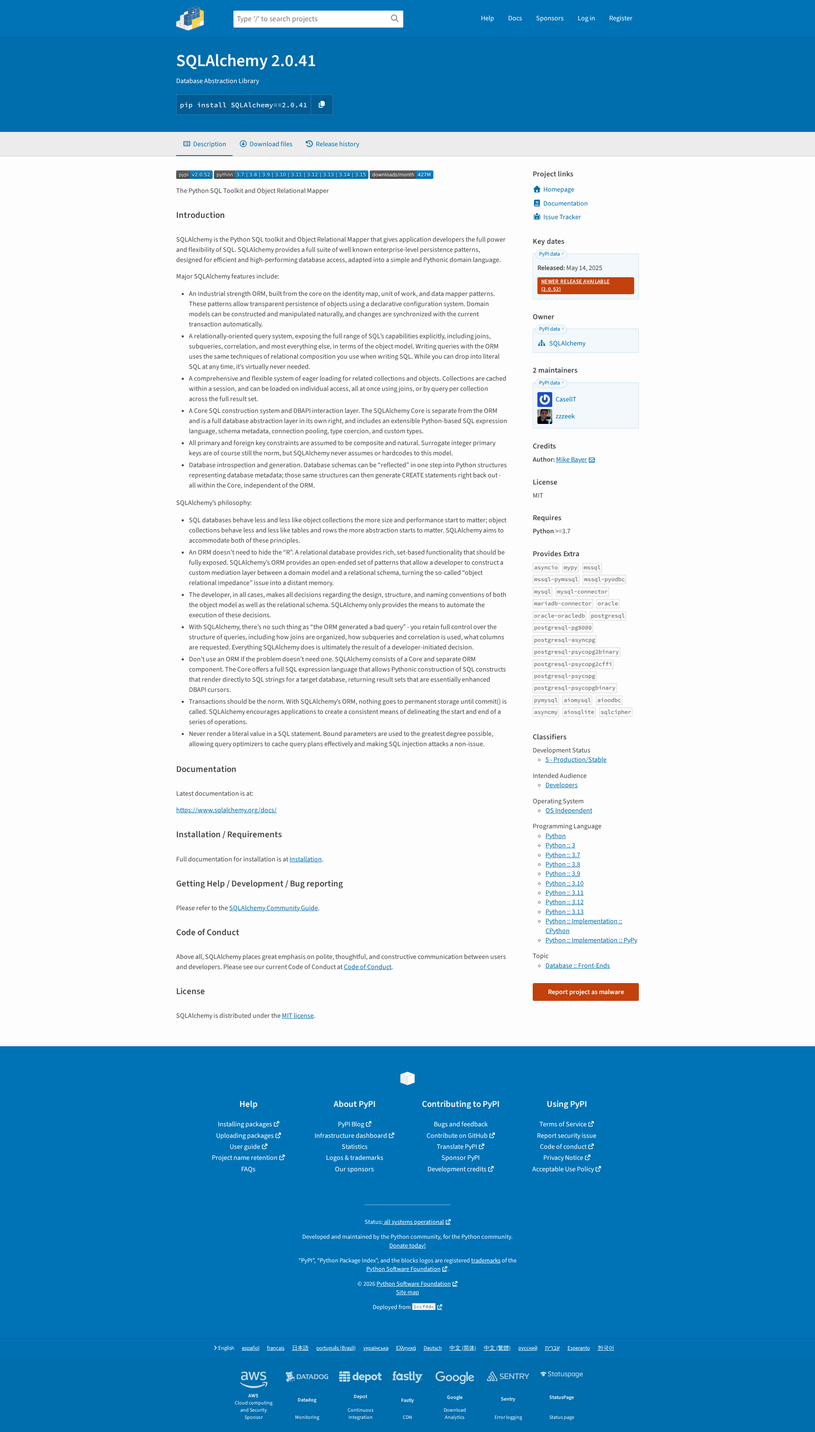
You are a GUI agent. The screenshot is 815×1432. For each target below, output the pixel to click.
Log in (586, 18)
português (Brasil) (336, 1348)
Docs (515, 18)
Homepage (558, 189)
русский (527, 1348)
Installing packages (245, 1124)
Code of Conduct (367, 967)
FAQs (248, 1169)
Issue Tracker (562, 217)
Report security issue (566, 1135)
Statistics (355, 1146)
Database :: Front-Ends (577, 965)
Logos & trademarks (354, 1157)
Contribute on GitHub (457, 1135)
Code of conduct (563, 1146)
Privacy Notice (563, 1157)
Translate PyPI (457, 1146)
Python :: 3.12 (564, 902)
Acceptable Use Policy (563, 1169)
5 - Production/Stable (576, 759)
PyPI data (549, 254)
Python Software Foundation (403, 1269)
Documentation (565, 203)
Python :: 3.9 (562, 873)
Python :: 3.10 (564, 883)
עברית (552, 1348)
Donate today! (407, 1245)
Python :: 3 (560, 845)
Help (487, 18)
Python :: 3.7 (562, 855)
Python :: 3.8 (562, 864)
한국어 (606, 1348)
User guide (245, 1146)
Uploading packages (245, 1135)
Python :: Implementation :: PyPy (591, 940)
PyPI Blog (351, 1124)
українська (375, 1348)
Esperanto (579, 1348)
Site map (407, 1292)
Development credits (456, 1169)
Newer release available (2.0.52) (575, 285)
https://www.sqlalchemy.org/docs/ (226, 810)
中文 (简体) (463, 1348)
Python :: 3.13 (564, 912)
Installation (305, 859)
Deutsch (433, 1348)
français (275, 1348)
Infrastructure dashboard (351, 1135)
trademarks (485, 1260)
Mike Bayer (571, 459)
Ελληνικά (406, 1348)
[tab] (204, 144)
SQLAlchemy (566, 343)
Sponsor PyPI (460, 1157)
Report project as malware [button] (586, 992)
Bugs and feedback (461, 1124)
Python (555, 836)
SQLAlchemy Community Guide (273, 908)
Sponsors (550, 18)
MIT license (298, 1015)
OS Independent (568, 810)
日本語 (300, 1348)
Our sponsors (354, 1169)
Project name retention (245, 1157)
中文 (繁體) (497, 1348)
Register (620, 18)
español (250, 1348)
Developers (561, 785)
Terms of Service (563, 1124)
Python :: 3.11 (564, 892)
